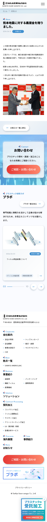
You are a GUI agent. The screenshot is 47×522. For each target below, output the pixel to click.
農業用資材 (29, 383)
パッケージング (31, 379)
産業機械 (8, 387)
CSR (6, 352)
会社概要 (8, 343)
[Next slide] (41, 287)
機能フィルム (10, 383)
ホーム (5, 11)
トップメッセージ (32, 339)
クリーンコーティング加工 (15, 422)
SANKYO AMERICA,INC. (13, 365)
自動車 (7, 379)
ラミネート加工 (11, 418)
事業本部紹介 (10, 347)
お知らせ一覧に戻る (18, 128)
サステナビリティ (32, 347)
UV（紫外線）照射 (12, 426)
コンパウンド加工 (11, 409)
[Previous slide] (34, 287)
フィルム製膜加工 (11, 413)
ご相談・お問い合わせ (23, 169)
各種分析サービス (11, 430)
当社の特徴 (9, 339)
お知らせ (14, 11)
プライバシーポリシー (23, 487)
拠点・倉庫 (29, 343)
